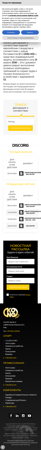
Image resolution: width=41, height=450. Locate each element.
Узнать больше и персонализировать (20, 38)
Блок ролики (10, 351)
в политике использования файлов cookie (23, 15)
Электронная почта (14, 267)
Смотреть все (10, 358)
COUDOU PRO (11, 340)
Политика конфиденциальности (17, 440)
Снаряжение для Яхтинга (15, 400)
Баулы (8, 349)
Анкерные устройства (14, 346)
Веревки (8, 354)
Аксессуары (10, 343)
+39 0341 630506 (13, 331)
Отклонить (11, 32)
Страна (9, 276)
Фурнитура (9, 403)
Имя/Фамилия (12, 257)
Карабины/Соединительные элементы (21, 395)
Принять (30, 32)
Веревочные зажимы (14, 381)
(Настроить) (26, 442)
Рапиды (8, 397)
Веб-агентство (25, 444)
